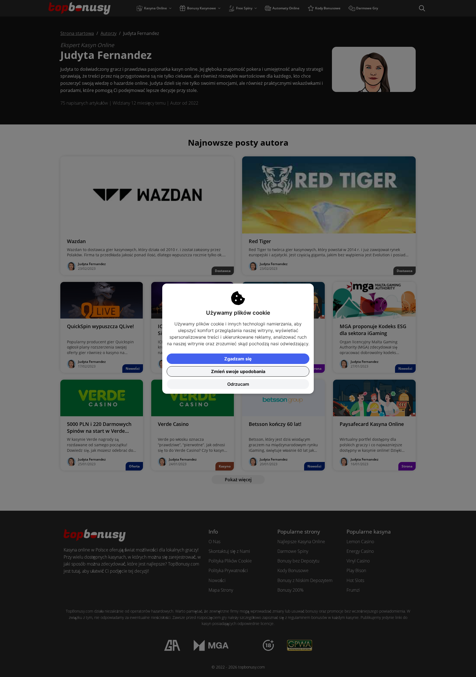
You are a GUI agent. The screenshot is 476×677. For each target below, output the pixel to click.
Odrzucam (238, 384)
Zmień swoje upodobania (238, 371)
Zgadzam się (238, 358)
